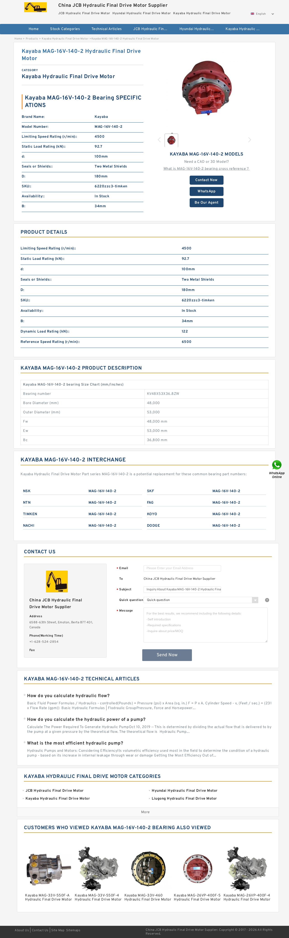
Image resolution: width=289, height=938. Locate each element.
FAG (150, 502)
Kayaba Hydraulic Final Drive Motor (246, 29)
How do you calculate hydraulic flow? (68, 696)
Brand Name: (33, 117)
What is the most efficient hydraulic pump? (75, 743)
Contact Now (206, 180)
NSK (27, 491)
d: (23, 156)
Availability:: (33, 196)
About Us (22, 930)
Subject (124, 590)
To (121, 579)
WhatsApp (206, 191)
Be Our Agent (206, 202)
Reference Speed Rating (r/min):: (50, 342)
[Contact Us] (277, 469)
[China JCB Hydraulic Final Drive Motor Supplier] (35, 6)
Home (34, 29)
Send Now (167, 655)
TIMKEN (30, 514)
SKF (150, 491)
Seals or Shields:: (37, 166)
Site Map (57, 930)
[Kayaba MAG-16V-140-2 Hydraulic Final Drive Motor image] (206, 88)
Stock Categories (65, 29)
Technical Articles (106, 29)
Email (122, 568)
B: (23, 206)
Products (32, 39)
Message (125, 611)
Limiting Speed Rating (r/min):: (49, 137)
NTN (27, 502)
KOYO (152, 514)
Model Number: (35, 127)
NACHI (29, 526)
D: (23, 176)
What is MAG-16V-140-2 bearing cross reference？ (206, 169)
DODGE (153, 526)
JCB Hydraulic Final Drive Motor (153, 29)
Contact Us (40, 930)
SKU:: (26, 186)
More (145, 812)
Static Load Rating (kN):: (44, 146)
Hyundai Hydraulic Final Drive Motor (199, 29)
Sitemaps (73, 930)
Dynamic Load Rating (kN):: (45, 331)
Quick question (131, 600)
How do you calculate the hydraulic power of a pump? (86, 720)
